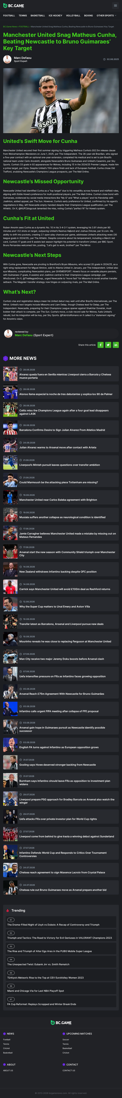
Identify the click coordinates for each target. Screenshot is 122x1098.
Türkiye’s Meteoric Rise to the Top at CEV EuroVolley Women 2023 (45, 977)
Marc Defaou (22, 57)
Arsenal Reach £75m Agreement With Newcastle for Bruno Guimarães (61, 693)
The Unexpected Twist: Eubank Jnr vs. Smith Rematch (38, 964)
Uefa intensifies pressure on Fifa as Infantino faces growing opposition (62, 676)
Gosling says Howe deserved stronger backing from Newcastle (57, 764)
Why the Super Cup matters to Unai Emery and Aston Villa (54, 606)
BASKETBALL (38, 15)
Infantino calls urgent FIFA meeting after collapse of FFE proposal (58, 711)
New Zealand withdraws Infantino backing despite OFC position (58, 571)
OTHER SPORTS (105, 15)
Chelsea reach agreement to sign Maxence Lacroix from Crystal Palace (62, 872)
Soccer (66, 1039)
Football (6, 1039)
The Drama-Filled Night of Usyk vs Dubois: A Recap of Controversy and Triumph (53, 924)
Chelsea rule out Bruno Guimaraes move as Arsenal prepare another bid (62, 889)
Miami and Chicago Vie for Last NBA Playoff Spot (35, 990)
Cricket (6, 1048)
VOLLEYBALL (73, 15)
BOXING (88, 15)
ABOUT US (8, 1070)
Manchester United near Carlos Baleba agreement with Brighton (58, 499)
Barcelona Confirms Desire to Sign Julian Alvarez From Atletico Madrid (62, 430)
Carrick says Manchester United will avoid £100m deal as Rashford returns (64, 589)
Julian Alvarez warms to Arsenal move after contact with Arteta (57, 447)
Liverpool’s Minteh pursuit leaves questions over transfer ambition (59, 464)
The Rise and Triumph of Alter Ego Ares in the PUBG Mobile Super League (49, 951)
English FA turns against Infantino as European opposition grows (59, 747)
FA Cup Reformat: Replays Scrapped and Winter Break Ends (41, 1004)
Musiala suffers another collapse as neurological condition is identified (62, 517)
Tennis (6, 1044)
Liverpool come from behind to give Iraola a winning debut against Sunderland (66, 836)
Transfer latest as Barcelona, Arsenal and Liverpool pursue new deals (61, 624)
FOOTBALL (9, 15)
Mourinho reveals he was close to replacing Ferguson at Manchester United (65, 641)
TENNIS (23, 15)
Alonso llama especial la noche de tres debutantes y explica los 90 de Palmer (65, 394)
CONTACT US (69, 1070)
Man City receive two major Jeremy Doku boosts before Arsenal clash (61, 658)
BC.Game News (10, 26)
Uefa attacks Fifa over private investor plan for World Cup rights (58, 819)
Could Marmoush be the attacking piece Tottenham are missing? (58, 482)
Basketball (8, 1053)
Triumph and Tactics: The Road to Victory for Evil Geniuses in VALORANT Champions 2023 (59, 937)
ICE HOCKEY (55, 15)
